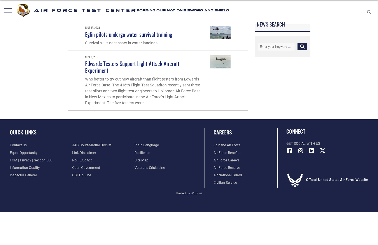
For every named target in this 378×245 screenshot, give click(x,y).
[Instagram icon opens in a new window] (300, 150)
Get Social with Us (303, 143)
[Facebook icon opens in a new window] (289, 150)
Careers (223, 132)
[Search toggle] (370, 10)
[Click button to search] (302, 46)
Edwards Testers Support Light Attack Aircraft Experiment (132, 67)
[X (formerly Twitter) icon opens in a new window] (322, 150)
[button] (7, 10)
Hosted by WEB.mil (189, 193)
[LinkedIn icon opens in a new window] (311, 150)
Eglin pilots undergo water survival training (128, 34)
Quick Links (23, 132)
